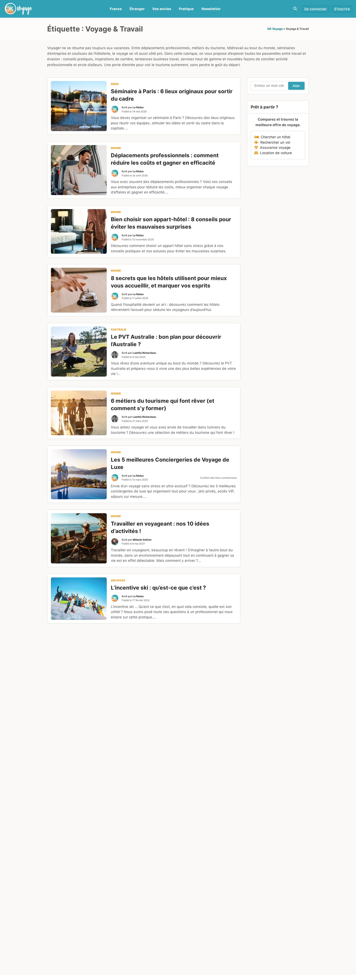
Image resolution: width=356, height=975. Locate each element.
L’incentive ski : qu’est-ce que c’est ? (158, 587)
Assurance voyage (274, 147)
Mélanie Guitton (142, 539)
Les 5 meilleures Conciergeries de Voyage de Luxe (170, 463)
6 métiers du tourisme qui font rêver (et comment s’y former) (162, 404)
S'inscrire (342, 9)
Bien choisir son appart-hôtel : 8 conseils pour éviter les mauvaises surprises (171, 223)
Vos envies (161, 9)
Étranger (137, 9)
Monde (116, 148)
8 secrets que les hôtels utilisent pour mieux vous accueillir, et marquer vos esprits (169, 282)
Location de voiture (275, 153)
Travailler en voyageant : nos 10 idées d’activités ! (160, 527)
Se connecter (315, 9)
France (116, 9)
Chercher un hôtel (274, 137)
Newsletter (211, 9)
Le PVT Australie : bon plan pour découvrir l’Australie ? (166, 340)
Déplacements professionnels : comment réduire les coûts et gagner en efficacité (165, 159)
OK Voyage (275, 28)
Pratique (186, 9)
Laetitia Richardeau (144, 352)
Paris (115, 84)
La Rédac (138, 107)
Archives (118, 580)
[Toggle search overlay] (295, 9)
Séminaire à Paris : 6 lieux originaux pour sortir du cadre (172, 95)
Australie (118, 329)
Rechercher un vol (274, 142)
